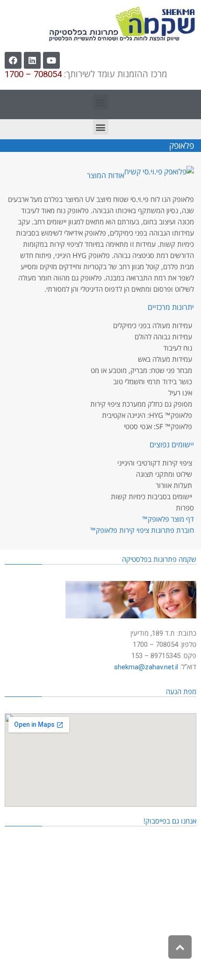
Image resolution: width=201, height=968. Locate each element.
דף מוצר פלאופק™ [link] (168, 518)
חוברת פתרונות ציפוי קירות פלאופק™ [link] (142, 530)
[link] (121, 23)
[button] (100, 102)
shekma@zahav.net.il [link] (146, 667)
